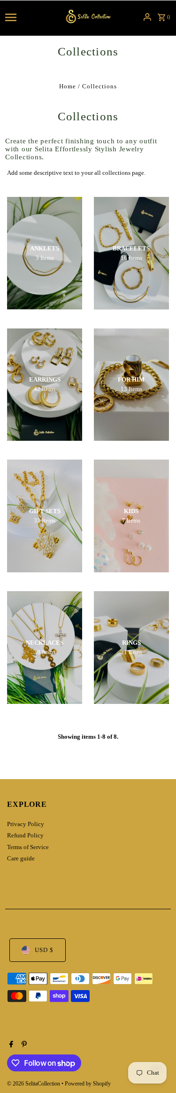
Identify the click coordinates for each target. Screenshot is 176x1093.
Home (67, 86)
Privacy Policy (25, 824)
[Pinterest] (23, 1045)
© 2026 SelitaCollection (34, 1083)
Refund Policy (25, 835)
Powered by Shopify (88, 1083)
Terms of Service (28, 847)
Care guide (21, 858)
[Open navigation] (29, 17)
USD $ (44, 950)
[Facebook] (10, 1045)
